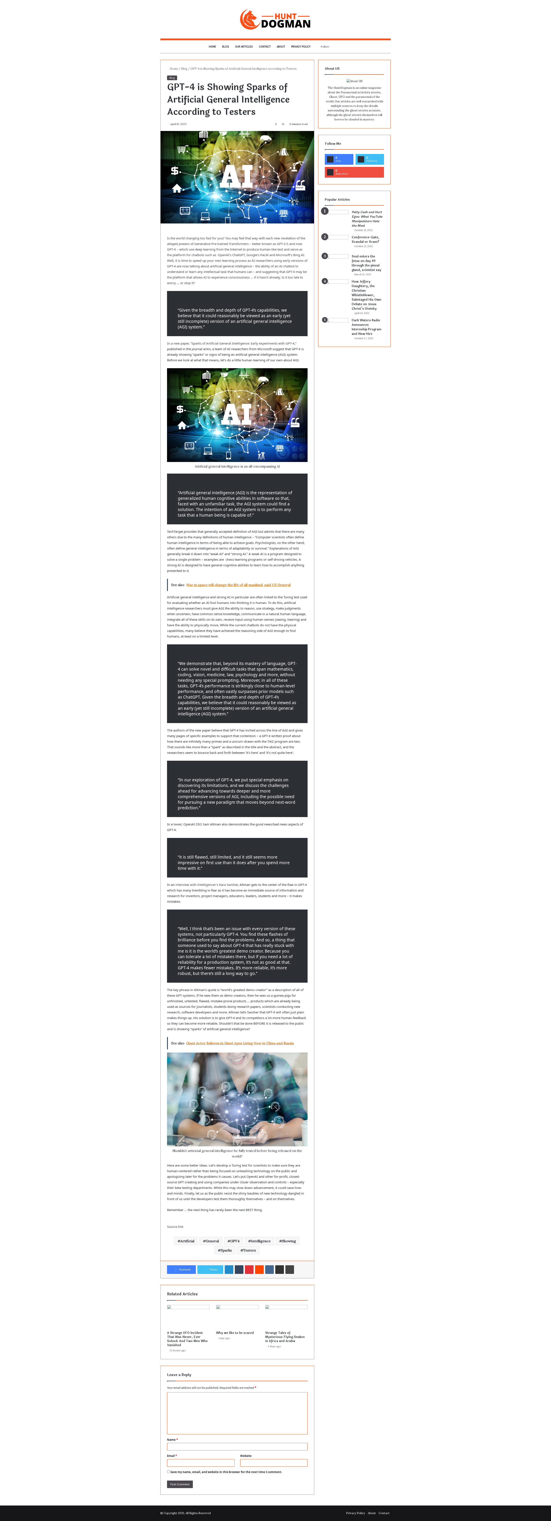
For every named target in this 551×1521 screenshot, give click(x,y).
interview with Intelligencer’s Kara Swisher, (207, 884)
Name (172, 1440)
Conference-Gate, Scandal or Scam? (365, 239)
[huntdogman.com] (275, 19)
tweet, (178, 824)
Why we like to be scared (235, 1333)
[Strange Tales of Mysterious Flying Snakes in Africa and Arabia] (286, 1317)
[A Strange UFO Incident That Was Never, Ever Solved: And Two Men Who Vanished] (188, 1317)
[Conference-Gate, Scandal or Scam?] (336, 243)
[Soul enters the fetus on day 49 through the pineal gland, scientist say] (336, 262)
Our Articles (244, 46)
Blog (225, 46)
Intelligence (261, 1241)
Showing (289, 1241)
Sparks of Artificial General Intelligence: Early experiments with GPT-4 (243, 343)
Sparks (226, 1250)
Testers (249, 1250)
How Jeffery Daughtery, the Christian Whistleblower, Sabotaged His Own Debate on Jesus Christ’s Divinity (366, 295)
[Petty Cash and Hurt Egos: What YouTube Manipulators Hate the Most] (336, 218)
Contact (265, 46)
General (212, 1241)
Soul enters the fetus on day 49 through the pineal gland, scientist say (366, 263)
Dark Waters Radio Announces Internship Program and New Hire (366, 327)
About (281, 46)
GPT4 (235, 1241)
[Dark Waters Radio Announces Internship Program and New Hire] (336, 326)
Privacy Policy (301, 46)
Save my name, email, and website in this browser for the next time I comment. (226, 1472)
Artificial (187, 1241)
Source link (175, 1226)
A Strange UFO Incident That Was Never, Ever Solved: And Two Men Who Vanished (187, 1339)
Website (246, 1456)
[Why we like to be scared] (237, 1317)
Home (212, 46)
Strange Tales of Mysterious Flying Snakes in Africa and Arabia (285, 1337)
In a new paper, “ (179, 343)
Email (172, 1456)
